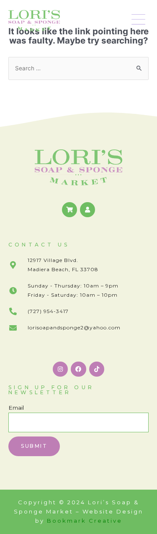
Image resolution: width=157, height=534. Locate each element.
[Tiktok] (96, 369)
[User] (87, 209)
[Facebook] (78, 369)
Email (16, 407)
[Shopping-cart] (69, 209)
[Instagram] (60, 369)
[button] (138, 20)
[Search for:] (78, 68)
